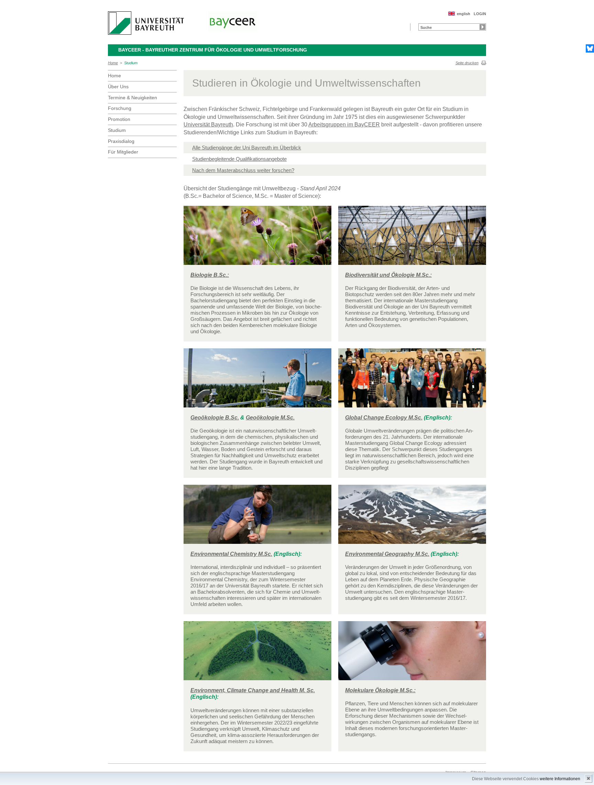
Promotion (119, 119)
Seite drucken (466, 63)
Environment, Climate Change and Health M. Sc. (252, 690)
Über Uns (118, 86)
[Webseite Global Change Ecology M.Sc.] (412, 381)
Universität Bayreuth (208, 124)
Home (113, 63)
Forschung (119, 108)
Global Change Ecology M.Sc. (383, 417)
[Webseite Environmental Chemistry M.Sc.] (257, 517)
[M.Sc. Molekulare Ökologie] (412, 654)
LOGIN (480, 14)
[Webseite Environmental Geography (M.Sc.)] (412, 517)
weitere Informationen (560, 778)
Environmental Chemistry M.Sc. (231, 554)
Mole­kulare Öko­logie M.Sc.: (380, 690)
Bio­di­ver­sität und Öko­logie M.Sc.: (388, 275)
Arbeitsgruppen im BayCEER (344, 124)
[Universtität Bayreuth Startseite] (146, 23)
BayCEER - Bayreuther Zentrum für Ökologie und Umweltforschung (212, 50)
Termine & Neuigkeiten (132, 97)
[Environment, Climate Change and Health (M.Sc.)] (257, 654)
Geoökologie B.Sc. (214, 417)
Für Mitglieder (123, 152)
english (463, 14)
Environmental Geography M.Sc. (387, 554)
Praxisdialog (121, 141)
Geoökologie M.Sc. (270, 417)
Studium (131, 63)
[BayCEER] (232, 21)
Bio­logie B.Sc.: (209, 275)
